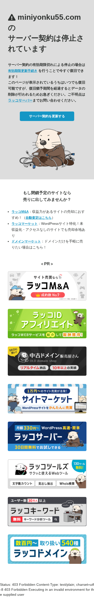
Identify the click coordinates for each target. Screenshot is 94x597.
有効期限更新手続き (22, 71)
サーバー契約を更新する (47, 116)
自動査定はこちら (39, 218)
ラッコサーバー (20, 100)
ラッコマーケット (25, 224)
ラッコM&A (20, 212)
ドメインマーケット (26, 241)
